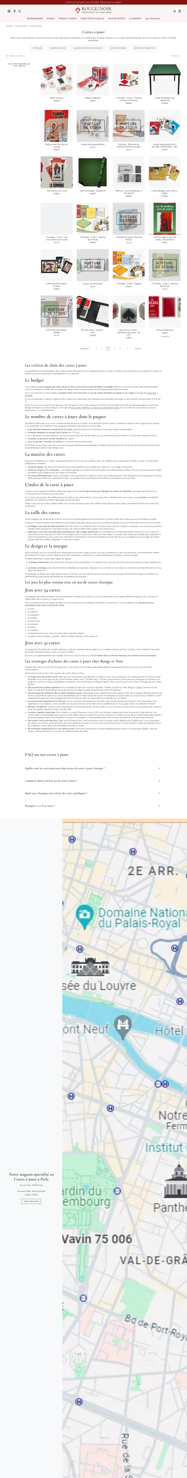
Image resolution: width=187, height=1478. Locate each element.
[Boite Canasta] (57, 79)
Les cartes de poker (113, 475)
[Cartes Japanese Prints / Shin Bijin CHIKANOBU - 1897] (165, 126)
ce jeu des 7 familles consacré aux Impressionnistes (95, 407)
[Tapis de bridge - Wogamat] (93, 172)
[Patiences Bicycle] (93, 79)
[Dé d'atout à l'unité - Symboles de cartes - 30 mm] (129, 311)
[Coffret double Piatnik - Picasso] (57, 265)
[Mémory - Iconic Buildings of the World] (129, 172)
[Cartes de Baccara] (165, 311)
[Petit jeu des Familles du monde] (57, 126)
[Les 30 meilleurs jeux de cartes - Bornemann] (165, 219)
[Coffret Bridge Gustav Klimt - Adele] (165, 172)
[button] (35, 18)
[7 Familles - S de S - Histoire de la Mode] (93, 219)
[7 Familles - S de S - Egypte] (129, 265)
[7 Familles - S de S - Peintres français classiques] (129, 79)
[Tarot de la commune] (57, 172)
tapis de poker (81, 731)
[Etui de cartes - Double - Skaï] (93, 311)
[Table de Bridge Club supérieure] (165, 79)
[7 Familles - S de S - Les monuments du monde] (57, 219)
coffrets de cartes (42, 731)
